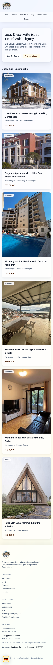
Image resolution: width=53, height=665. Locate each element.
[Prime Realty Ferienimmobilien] (25, 5)
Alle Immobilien (31, 56)
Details (43, 643)
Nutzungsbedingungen (11, 614)
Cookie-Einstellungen (10, 617)
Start (6, 15)
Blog (32, 15)
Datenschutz (7, 607)
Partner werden (42, 15)
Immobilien (24, 15)
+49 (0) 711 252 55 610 (11, 638)
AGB (3, 610)
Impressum (6, 603)
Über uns (14, 15)
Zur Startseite (13, 56)
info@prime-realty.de (11, 636)
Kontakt (26, 19)
